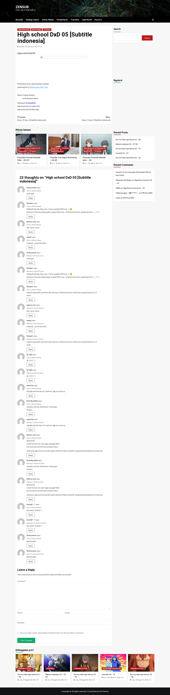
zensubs (21, 46)
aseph (28, 237)
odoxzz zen (31, 221)
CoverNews (92, 691)
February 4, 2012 (32, 46)
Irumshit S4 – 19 (121, 153)
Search (117, 29)
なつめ (29, 354)
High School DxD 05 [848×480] (28, 109)
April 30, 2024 (94, 163)
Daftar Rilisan (48, 20)
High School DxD (23, 29)
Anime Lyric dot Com (38, 87)
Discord (98, 20)
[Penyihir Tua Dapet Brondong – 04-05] (63, 144)
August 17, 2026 (115, 677)
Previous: (31, 118)
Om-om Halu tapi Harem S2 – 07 (128, 148)
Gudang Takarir (32, 20)
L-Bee (118, 198)
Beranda (19, 20)
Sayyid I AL (120, 172)
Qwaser (29, 203)
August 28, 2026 (30, 680)
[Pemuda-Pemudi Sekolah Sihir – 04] (96, 144)
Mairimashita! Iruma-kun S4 (112, 668)
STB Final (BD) (146, 193)
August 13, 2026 (143, 680)
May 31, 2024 (29, 163)
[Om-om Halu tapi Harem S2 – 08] (29, 663)
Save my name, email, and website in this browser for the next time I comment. (52, 633)
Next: (96, 118)
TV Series (47, 29)
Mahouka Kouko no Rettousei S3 (29, 148)
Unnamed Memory (57, 151)
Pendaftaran (62, 20)
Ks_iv (20, 163)
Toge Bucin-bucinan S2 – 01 (134, 188)
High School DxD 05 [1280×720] (28, 106)
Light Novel (87, 20)
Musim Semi (22, 151)
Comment (21, 581)
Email (67, 613)
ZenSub (22, 7)
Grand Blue (50, 668)
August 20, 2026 (86, 680)
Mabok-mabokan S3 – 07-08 (126, 144)
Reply (30, 198)
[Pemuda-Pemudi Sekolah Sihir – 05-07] (31, 144)
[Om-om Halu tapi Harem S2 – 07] (85, 663)
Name (20, 613)
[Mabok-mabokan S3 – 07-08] (57, 663)
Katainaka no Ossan (24, 668)
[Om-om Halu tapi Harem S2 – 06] (141, 663)
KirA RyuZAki (32, 401)
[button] (152, 20)
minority (30, 385)
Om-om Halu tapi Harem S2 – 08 (128, 139)
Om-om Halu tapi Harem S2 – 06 (128, 157)
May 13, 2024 (62, 163)
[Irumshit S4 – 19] (113, 663)
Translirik (75, 20)
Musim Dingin (36, 29)
